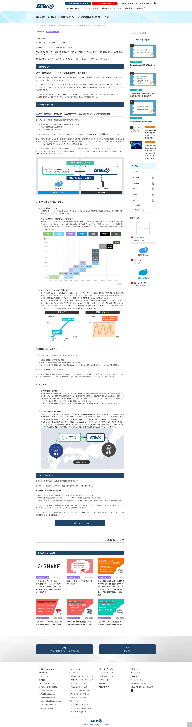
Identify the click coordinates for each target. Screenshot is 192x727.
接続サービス (44, 676)
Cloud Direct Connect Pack (80, 690)
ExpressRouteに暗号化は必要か (141, 122)
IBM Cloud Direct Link (48, 704)
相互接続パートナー (66, 25)
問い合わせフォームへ (80, 523)
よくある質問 (135, 672)
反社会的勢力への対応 (138, 683)
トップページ (42, 25)
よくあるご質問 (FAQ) (144, 3)
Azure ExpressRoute (47, 697)
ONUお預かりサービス (78, 687)
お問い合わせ (106, 3)
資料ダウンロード (127, 3)
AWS (150, 127)
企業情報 (133, 676)
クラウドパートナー (107, 672)
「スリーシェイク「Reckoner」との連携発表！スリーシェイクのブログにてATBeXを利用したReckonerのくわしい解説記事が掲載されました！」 (49, 586)
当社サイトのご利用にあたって (141, 687)
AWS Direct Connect (47, 694)
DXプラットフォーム (46, 683)
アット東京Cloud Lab (78, 697)
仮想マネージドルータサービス (81, 676)
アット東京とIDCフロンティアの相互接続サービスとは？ (61, 72)
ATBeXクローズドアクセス (80, 694)
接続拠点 (42, 680)
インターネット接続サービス (80, 708)
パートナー (137, 200)
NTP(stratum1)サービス (79, 712)
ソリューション (74, 669)
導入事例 (128, 8)
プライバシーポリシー (138, 680)
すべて (135, 172)
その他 (135, 194)
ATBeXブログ (142, 8)
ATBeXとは (43, 672)
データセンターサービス (79, 704)
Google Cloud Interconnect (50, 701)
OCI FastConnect (46, 708)
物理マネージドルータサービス (81, 680)
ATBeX (135, 189)
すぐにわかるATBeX (46, 669)
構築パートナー (140, 210)
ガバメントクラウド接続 (48, 687)
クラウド (136, 177)
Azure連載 (136, 62)
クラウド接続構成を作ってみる (78, 3)
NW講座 (136, 183)
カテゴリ (135, 166)
